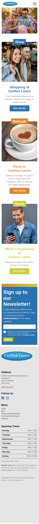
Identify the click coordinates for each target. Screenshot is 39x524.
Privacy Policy (29, 335)
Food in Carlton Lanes (19, 168)
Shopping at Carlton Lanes (19, 89)
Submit (8, 339)
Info (3, 411)
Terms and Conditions (10, 416)
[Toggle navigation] (35, 3)
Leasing (4, 419)
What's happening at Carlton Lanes (19, 253)
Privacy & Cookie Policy (10, 414)
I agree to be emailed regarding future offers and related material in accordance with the (22, 333)
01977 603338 (7, 387)
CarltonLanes (10, 318)
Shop (3, 409)
